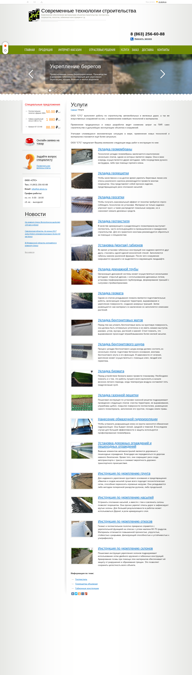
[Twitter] (76, 593)
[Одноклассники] (79, 593)
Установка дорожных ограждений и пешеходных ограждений (125, 444)
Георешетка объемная (86, 584)
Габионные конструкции (87, 588)
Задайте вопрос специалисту (47, 158)
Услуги (125, 50)
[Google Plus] (86, 593)
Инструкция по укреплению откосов (125, 521)
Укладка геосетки (111, 197)
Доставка (148, 50)
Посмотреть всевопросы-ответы (44, 167)
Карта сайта (42, 2)
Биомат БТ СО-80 (35, 127)
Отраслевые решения (102, 50)
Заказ (135, 50)
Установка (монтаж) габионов (120, 245)
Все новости (29, 252)
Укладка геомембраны (115, 149)
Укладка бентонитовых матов (120, 320)
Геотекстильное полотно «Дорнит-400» (37, 112)
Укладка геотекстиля (114, 221)
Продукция (46, 50)
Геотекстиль (81, 579)
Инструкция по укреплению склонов (125, 548)
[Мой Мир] (82, 593)
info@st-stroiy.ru (39, 189)
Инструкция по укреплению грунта (124, 473)
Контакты (35, 2)
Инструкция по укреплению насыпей (126, 497)
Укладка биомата (111, 371)
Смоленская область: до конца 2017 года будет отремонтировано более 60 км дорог (42, 234)
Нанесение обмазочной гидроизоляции (128, 419)
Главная (27, 2)
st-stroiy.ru (162, 2)
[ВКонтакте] (72, 593)
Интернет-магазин (70, 50)
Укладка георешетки (113, 173)
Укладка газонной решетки (118, 395)
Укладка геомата (110, 293)
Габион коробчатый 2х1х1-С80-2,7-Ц (35, 120)
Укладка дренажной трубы (118, 269)
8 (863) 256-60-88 (147, 34)
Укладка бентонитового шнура (121, 344)
